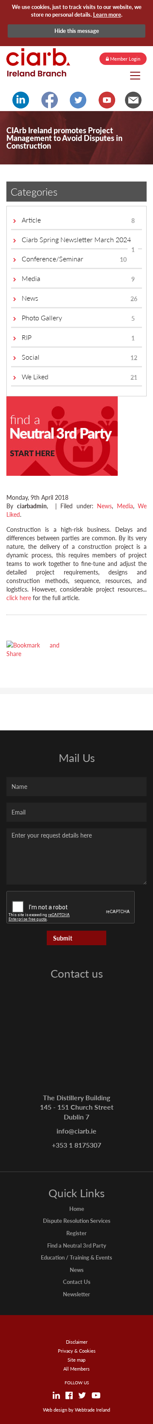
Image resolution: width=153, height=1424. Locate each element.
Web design (55, 1409)
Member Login (124, 59)
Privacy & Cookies (77, 1351)
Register (76, 1233)
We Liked (79, 376)
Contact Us (77, 1281)
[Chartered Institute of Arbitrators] (38, 62)
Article (78, 220)
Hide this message (76, 30)
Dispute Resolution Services (76, 1220)
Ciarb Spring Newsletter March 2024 (78, 242)
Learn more (107, 14)
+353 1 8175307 (76, 1145)
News (79, 298)
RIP (78, 337)
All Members (76, 1368)
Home (76, 1208)
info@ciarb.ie (76, 1131)
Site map (76, 1360)
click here (18, 597)
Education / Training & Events (76, 1257)
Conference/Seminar (74, 259)
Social (79, 357)
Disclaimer (77, 1342)
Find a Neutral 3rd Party (76, 1245)
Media (78, 278)
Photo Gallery (78, 317)
